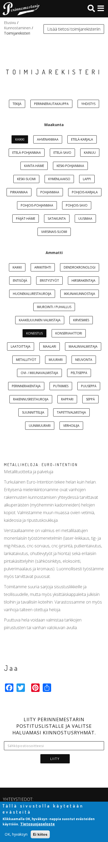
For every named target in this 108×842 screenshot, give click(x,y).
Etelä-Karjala (82, 139)
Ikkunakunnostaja (79, 293)
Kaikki (19, 139)
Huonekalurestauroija (32, 293)
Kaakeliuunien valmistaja (40, 320)
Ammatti (54, 252)
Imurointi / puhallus (54, 307)
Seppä (90, 399)
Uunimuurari (40, 425)
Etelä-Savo (62, 152)
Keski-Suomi (26, 179)
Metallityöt (26, 359)
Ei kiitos (40, 834)
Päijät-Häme (25, 218)
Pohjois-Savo (77, 205)
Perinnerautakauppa (51, 104)
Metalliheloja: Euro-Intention (41, 464)
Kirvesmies (81, 320)
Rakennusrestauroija (30, 399)
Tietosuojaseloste (37, 823)
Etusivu (10, 22)
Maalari (49, 346)
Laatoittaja (20, 346)
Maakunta (54, 124)
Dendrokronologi (79, 267)
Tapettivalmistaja (71, 412)
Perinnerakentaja (26, 386)
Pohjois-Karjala (85, 192)
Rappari (67, 399)
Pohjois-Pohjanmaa (37, 205)
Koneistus (34, 333)
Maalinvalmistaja (83, 346)
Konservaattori (68, 333)
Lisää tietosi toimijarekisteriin (73, 29)
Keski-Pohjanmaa (70, 166)
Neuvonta (83, 359)
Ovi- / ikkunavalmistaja (39, 373)
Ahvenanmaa (47, 139)
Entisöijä (20, 280)
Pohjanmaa (49, 192)
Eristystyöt (49, 280)
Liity (55, 759)
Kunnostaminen (17, 27)
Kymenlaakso (59, 179)
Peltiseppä (79, 373)
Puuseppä (88, 386)
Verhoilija (71, 425)
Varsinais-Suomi (54, 231)
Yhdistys (88, 104)
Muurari (56, 359)
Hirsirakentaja (83, 280)
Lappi (87, 179)
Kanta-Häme (34, 166)
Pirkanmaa (19, 192)
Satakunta (57, 218)
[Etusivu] (19, 8)
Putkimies (60, 386)
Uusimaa (85, 218)
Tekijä (17, 104)
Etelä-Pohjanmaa (26, 152)
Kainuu (90, 152)
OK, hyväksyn (16, 834)
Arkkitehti (42, 267)
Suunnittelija (33, 412)
